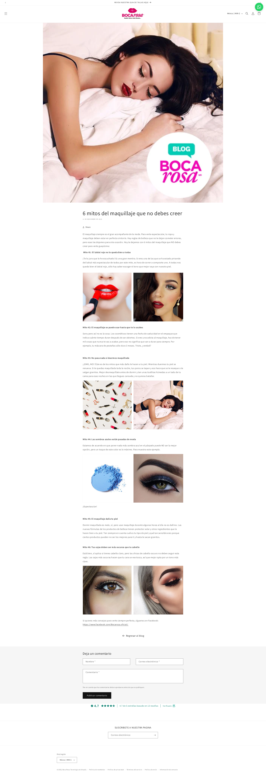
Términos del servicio (134, 770)
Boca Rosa (66, 770)
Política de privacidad (116, 770)
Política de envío (151, 770)
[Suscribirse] (155, 735)
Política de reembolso (97, 770)
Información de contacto (169, 770)
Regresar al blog (135, 635)
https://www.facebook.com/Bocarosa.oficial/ (106, 624)
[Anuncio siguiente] (261, 2)
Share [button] (88, 227)
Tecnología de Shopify (78, 770)
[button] (6, 14)
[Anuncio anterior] (5, 2)
